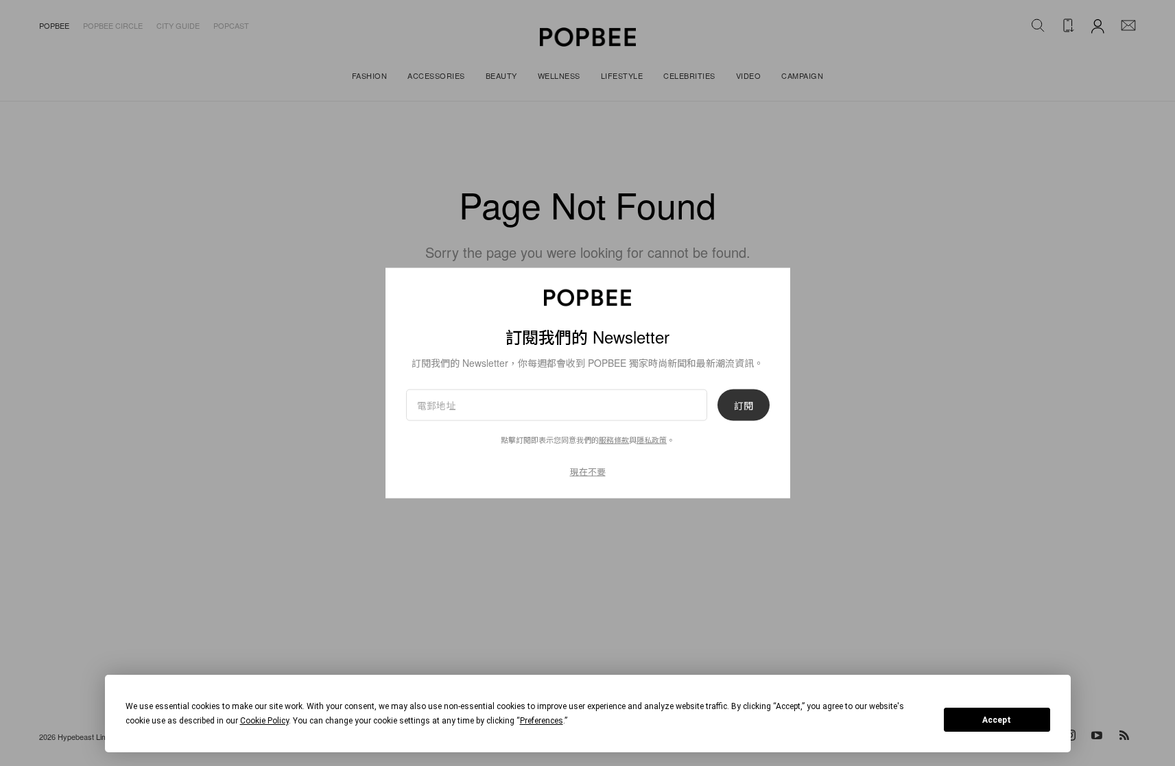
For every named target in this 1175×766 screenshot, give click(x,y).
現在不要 (588, 470)
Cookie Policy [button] (264, 721)
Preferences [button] (541, 721)
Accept (996, 720)
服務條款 (614, 438)
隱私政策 (652, 438)
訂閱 (743, 404)
